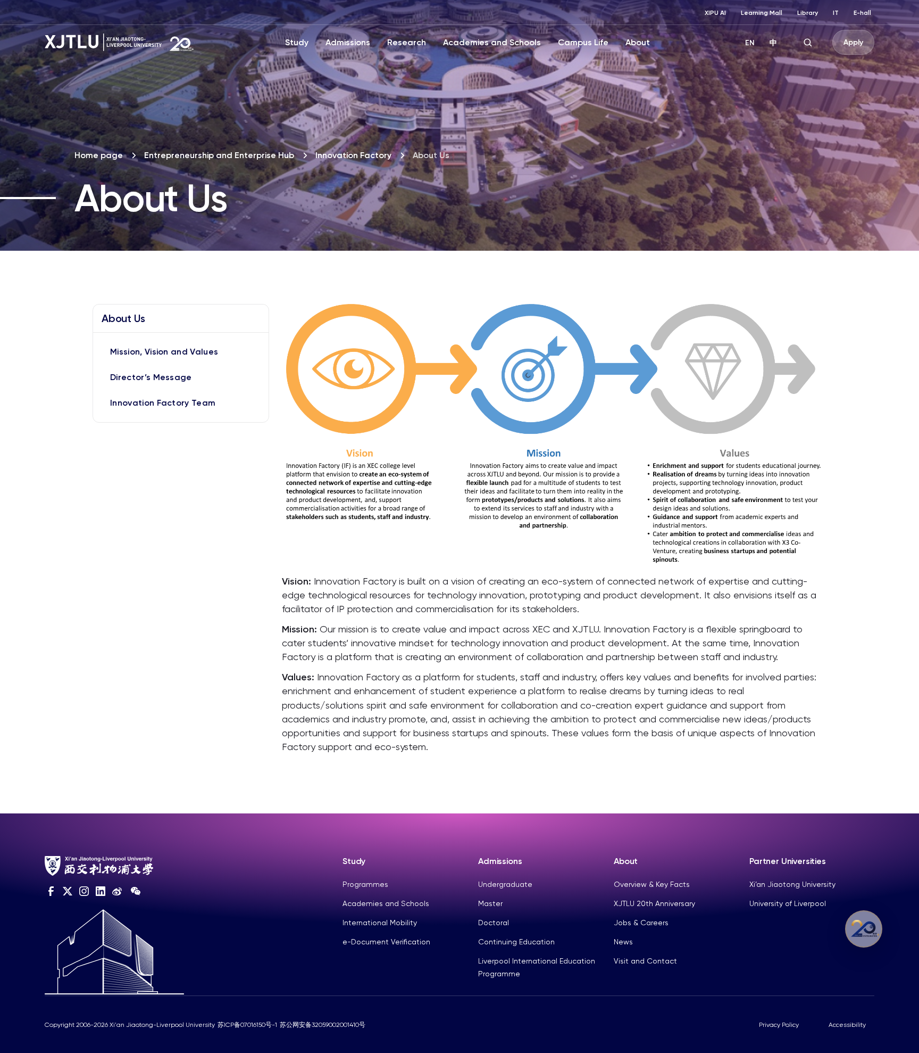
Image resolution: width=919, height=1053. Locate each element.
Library (807, 13)
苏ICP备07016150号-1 (247, 1025)
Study (296, 42)
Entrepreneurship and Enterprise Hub (219, 155)
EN (750, 42)
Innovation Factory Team (162, 403)
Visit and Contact (645, 961)
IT (836, 13)
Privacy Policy (779, 1025)
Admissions (347, 42)
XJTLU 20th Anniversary (654, 903)
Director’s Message (151, 377)
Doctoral (493, 922)
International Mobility (379, 922)
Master (490, 903)
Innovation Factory (353, 155)
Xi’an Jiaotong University (792, 884)
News (623, 941)
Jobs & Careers (641, 922)
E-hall (862, 13)
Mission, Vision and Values (164, 352)
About (637, 42)
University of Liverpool (787, 903)
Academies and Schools (492, 42)
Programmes (365, 884)
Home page (98, 155)
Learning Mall (761, 13)
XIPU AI (715, 13)
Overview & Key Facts (652, 884)
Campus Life (583, 42)
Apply (853, 42)
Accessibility (847, 1025)
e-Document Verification (386, 941)
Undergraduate (505, 884)
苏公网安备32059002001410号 (322, 1025)
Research (406, 42)
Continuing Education (516, 941)
